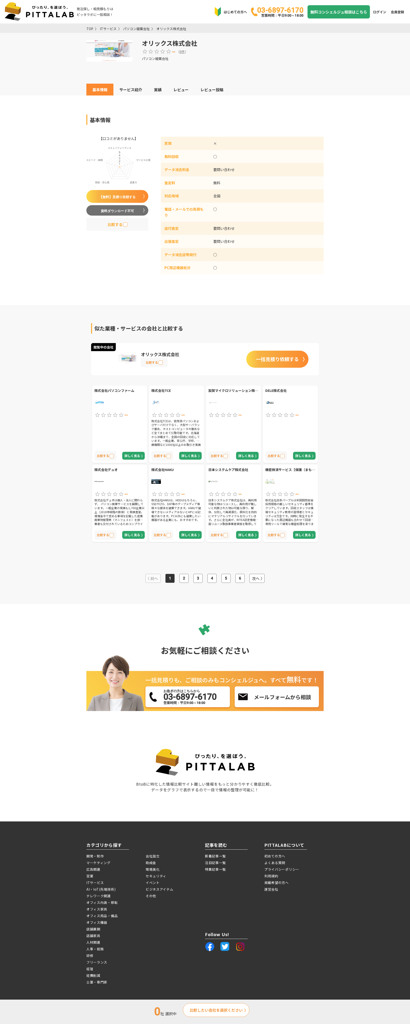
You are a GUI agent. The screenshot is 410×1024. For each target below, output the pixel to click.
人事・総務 (95, 949)
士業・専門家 (96, 982)
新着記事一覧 (215, 856)
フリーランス (96, 962)
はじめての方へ (235, 11)
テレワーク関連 (98, 895)
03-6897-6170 (280, 11)
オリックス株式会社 (171, 28)
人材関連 (93, 942)
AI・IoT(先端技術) (101, 889)
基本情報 (99, 89)
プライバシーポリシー (281, 869)
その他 (151, 895)
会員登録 (397, 11)
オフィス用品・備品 (102, 915)
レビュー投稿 (211, 89)
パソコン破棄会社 (136, 28)
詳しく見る (132, 455)
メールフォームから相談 (282, 697)
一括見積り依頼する (277, 359)
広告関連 (93, 869)
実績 (158, 89)
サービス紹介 (130, 89)
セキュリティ (156, 876)
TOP (89, 28)
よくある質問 (274, 862)
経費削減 (93, 975)
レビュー (181, 89)
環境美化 (153, 869)
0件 (182, 51)
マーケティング (98, 862)
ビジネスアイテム (159, 889)
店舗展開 (93, 929)
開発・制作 (95, 856)
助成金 (151, 862)
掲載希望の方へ (276, 882)
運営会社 (271, 889)
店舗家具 (93, 935)
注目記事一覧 (215, 862)
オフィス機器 (96, 922)
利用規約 (271, 876)
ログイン (379, 11)
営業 (89, 876)
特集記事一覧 (215, 869)
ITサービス (108, 28)
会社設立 (153, 856)
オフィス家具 (96, 909)
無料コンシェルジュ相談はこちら (338, 12)
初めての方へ (274, 856)
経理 (89, 968)
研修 (89, 955)
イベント (153, 882)
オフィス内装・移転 (102, 902)
